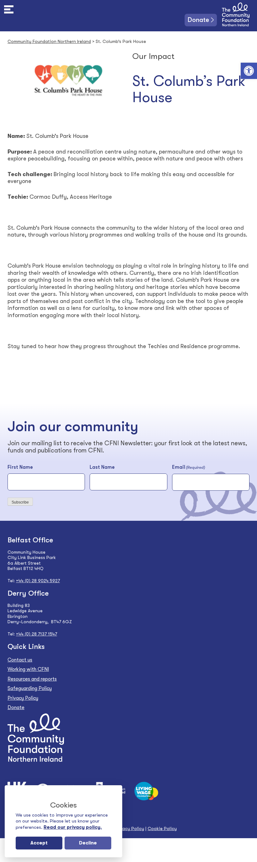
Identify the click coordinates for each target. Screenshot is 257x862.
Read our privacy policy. (73, 827)
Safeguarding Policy (30, 688)
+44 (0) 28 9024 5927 (38, 580)
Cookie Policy (162, 828)
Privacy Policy (23, 698)
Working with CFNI (28, 669)
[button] (249, 71)
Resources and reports (32, 679)
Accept (39, 843)
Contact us (20, 660)
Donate (198, 20)
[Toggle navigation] (9, 9)
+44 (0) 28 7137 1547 (36, 633)
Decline (88, 843)
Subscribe (20, 502)
